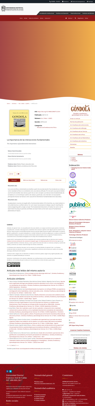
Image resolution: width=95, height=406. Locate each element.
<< (7, 345)
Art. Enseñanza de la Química (78, 141)
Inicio (21, 18)
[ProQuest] (72, 216)
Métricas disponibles (29, 180)
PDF (12, 174)
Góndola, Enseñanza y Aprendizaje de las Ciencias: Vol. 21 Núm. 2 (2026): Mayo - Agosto (33, 323)
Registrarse (80, 18)
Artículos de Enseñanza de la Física (46, 127)
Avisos (41, 18)
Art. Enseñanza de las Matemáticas (80, 138)
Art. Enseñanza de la (76, 128)
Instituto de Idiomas (88, 13)
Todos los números (33, 18)
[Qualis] (72, 184)
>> (18, 345)
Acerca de (47, 18)
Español (73, 159)
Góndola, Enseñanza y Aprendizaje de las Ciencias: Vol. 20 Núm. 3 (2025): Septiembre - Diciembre (36, 312)
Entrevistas (73, 144)
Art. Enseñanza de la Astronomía (79, 125)
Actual (25, 18)
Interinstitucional (75, 13)
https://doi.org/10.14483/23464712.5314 (49, 111)
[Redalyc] (72, 192)
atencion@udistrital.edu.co (76, 403)
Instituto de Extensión (62, 13)
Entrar (86, 18)
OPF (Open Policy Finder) (76, 325)
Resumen (14, 180)
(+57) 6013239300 (68, 399)
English (73, 158)
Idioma (70, 18)
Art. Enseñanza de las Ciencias (78, 131)
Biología (84, 128)
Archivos (14, 103)
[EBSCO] (72, 212)
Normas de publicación (76, 122)
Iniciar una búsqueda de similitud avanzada (28, 348)
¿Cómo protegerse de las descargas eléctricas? (37, 273)
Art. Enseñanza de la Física (77, 134)
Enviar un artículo (75, 118)
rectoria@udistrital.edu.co (68, 385)
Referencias (44, 180)
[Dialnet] (72, 247)
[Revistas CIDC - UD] (65, 18)
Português (74, 161)
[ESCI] (72, 175)
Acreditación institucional (47, 13)
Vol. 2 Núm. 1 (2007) (24, 103)
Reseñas (72, 147)
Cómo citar (58, 180)
